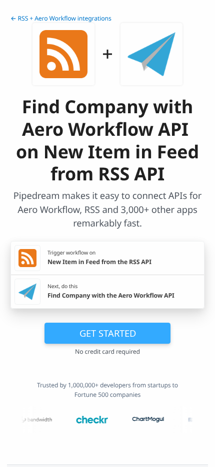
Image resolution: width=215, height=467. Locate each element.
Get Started (108, 333)
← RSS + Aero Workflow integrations (61, 18)
